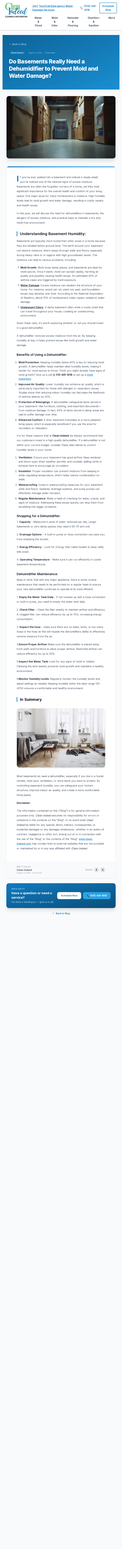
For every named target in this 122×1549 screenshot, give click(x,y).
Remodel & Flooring (73, 21)
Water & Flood (38, 21)
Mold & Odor (54, 21)
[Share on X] (102, 869)
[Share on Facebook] (96, 869)
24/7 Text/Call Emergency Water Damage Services (52, 7)
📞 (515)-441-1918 (97, 895)
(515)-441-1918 (90, 7)
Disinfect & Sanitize (93, 21)
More (111, 17)
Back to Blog (19, 44)
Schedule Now (108, 7)
